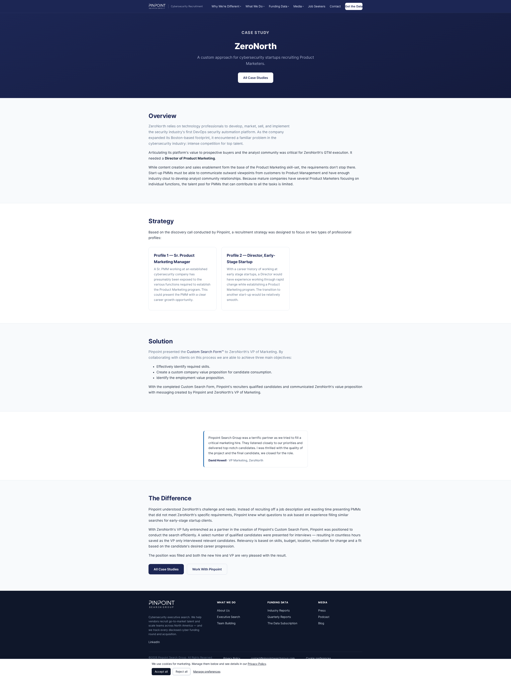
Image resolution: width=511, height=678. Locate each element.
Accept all (161, 671)
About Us (223, 610)
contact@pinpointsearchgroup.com (273, 658)
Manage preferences (206, 671)
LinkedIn (154, 642)
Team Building (226, 623)
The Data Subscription (282, 623)
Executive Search (228, 617)
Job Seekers (316, 6)
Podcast (323, 617)
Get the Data (353, 6)
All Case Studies (255, 78)
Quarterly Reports (279, 617)
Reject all (181, 671)
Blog (321, 623)
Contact (335, 6)
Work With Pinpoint (207, 569)
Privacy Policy (231, 658)
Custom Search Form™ (205, 352)
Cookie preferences (318, 658)
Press (322, 610)
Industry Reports (278, 610)
